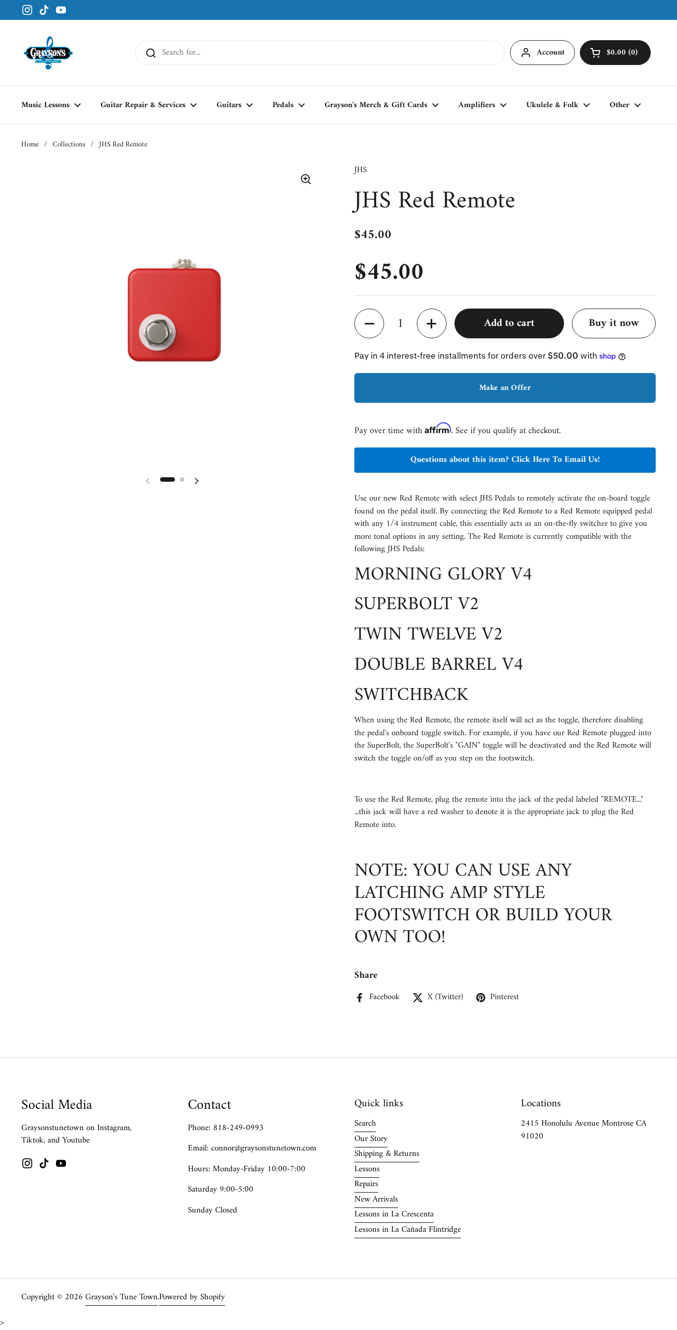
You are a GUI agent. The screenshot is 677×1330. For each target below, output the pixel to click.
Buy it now (614, 323)
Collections (69, 144)
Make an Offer (505, 388)
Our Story (371, 1139)
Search (365, 1123)
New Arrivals (376, 1199)
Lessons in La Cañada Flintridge (407, 1229)
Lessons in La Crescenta (394, 1214)
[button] (615, 52)
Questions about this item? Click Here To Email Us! (505, 459)
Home (30, 144)
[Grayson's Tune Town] (48, 53)
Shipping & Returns (386, 1153)
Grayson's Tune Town (121, 1297)
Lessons (367, 1169)
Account (550, 53)
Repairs (366, 1184)
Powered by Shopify (192, 1297)
